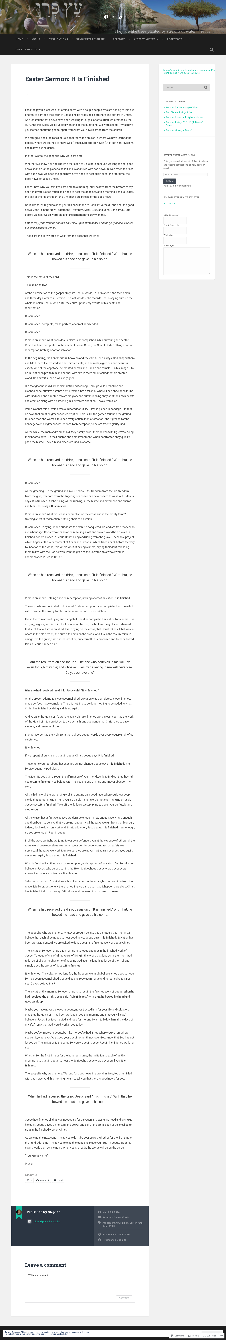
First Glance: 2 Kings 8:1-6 (179, 112)
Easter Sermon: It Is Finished (67, 79)
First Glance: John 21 (114, 1240)
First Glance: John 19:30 (116, 1234)
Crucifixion (122, 1222)
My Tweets (169, 203)
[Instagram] (119, 16)
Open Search (212, 49)
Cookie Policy (62, 1334)
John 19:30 (109, 1226)
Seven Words (121, 1217)
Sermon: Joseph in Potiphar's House (184, 117)
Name (171, 215)
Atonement (109, 1222)
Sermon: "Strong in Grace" (179, 130)
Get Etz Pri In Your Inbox (179, 155)
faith (140, 1222)
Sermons (119, 39)
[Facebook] (106, 16)
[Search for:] (186, 87)
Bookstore (174, 39)
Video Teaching (145, 39)
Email (171, 225)
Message (168, 245)
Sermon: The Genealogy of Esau (182, 107)
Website (167, 235)
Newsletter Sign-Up (90, 39)
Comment (124, 1297)
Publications (58, 39)
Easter (133, 1222)
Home (19, 39)
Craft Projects (27, 49)
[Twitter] (113, 16)
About (35, 39)
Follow (169, 181)
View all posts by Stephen (47, 1221)
